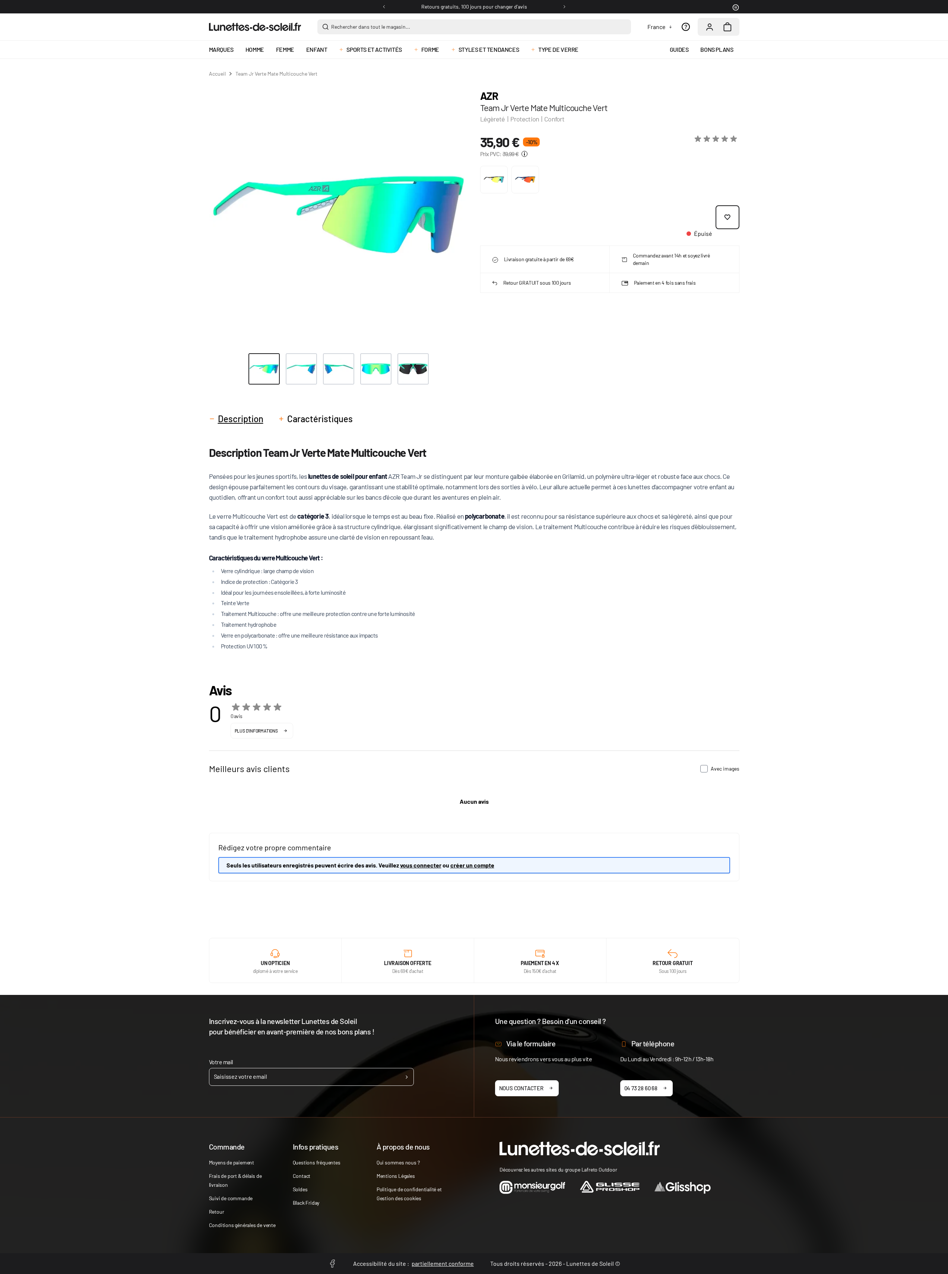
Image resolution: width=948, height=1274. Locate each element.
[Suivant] (564, 6)
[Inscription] (406, 1077)
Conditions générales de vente (242, 1225)
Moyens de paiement (231, 1162)
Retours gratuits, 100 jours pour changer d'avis (474, 6)
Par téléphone (653, 1043)
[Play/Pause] (735, 7)
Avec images (725, 768)
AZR (489, 95)
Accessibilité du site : (413, 1263)
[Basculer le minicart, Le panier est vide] (727, 27)
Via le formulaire (531, 1043)
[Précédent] (384, 6)
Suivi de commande (231, 1198)
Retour (216, 1211)
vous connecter (420, 865)
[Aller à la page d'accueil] (255, 27)
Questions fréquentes (316, 1162)
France (656, 26)
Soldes (300, 1189)
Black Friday (306, 1202)
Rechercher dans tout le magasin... (370, 26)
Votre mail (221, 1061)
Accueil (217, 73)
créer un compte (472, 865)
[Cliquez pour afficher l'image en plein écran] (338, 214)
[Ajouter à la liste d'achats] (727, 217)
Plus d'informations (256, 730)
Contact (302, 1176)
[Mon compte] (710, 27)
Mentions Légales (396, 1176)
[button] (717, 139)
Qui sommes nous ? (398, 1162)
